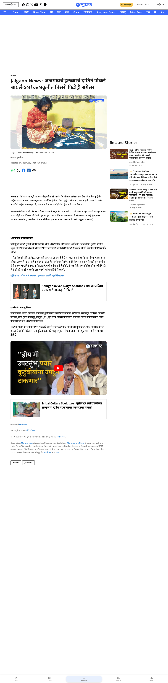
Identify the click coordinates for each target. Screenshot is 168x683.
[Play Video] (58, 368)
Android (47, 452)
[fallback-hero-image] (119, 154)
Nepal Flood (39, 12)
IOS (57, 452)
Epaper (16, 12)
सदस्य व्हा (23, 424)
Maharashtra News (75, 443)
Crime (76, 12)
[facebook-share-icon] (24, 172)
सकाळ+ (152, 681)
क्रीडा (67, 12)
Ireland (16, 462)
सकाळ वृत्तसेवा (16, 158)
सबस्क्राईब (127, 4)
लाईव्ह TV (118, 681)
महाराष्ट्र (123, 12)
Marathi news (27, 443)
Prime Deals (143, 5)
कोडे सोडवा (30, 430)
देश (51, 12)
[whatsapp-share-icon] (13, 172)
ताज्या (26, 12)
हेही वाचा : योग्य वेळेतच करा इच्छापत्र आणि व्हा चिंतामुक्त (37, 275)
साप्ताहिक (88, 12)
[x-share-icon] (18, 172)
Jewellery (28, 462)
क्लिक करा (61, 437)
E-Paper (49, 681)
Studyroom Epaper (106, 12)
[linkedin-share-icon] (29, 172)
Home (16, 681)
